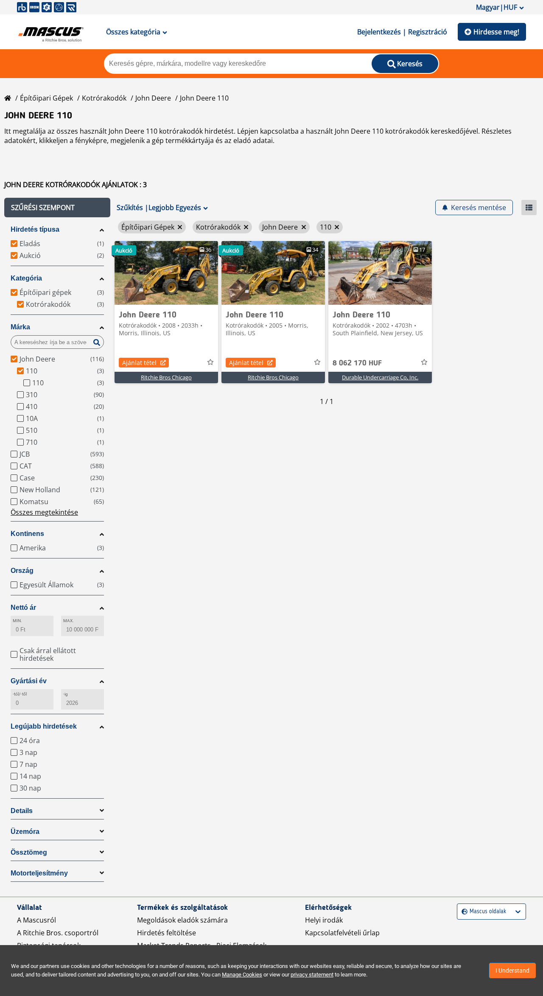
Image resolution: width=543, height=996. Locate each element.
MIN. (17, 620)
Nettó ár (23, 607)
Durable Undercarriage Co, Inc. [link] (380, 377)
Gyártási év (29, 681)
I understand (512, 970)
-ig (65, 694)
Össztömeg (29, 852)
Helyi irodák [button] (324, 920)
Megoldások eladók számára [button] (182, 920)
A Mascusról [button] (36, 920)
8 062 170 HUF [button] (357, 363)
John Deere (153, 98)
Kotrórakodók (104, 98)
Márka (20, 327)
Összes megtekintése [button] (44, 512)
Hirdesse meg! (496, 31)
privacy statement (312, 974)
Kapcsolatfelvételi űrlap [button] (342, 932)
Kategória (26, 278)
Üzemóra (25, 831)
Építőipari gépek (46, 98)
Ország (22, 570)
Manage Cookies (242, 974)
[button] (57, 207)
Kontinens (27, 533)
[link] (166, 273)
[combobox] (463, 911)
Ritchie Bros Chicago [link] (166, 377)
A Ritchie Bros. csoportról (57, 932)
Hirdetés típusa (35, 229)
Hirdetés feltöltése (166, 932)
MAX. (68, 620)
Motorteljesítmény (39, 873)
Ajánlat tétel (139, 363)
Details (22, 810)
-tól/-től (20, 694)
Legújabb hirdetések (44, 726)
